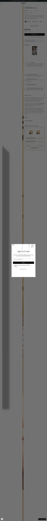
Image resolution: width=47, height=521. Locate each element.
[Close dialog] (34, 245)
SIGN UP (23, 262)
